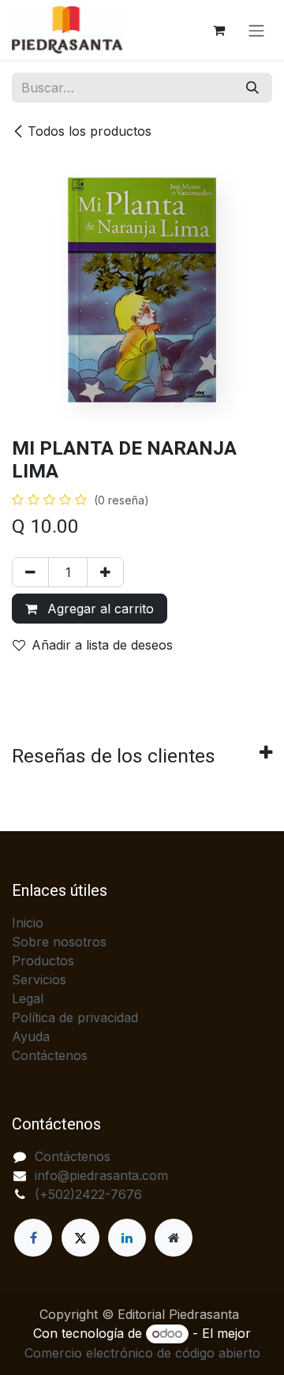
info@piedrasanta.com (101, 1175)
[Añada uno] (105, 572)
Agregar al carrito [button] (98, 608)
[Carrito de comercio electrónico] (218, 30)
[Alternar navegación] (256, 30)
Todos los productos (89, 131)
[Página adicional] (173, 1238)
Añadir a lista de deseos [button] (102, 645)
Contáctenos (50, 1055)
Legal (27, 998)
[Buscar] (252, 88)
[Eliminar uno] (30, 572)
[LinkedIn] (127, 1238)
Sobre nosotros (59, 942)
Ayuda (31, 1036)
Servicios (39, 979)
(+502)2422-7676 (88, 1194)
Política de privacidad (75, 1017)
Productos (43, 960)
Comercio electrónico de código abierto (142, 1353)
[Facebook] (33, 1238)
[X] (80, 1238)
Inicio (27, 923)
